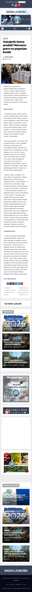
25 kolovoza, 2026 (12, 500)
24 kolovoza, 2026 (12, 537)
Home (7, 584)
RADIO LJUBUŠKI (16, 11)
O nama (24, 584)
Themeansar (16, 580)
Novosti (12, 321)
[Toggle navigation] (15, 28)
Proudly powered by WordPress (10, 578)
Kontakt (12, 584)
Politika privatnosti (7, 588)
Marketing (18, 584)
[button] (26, 28)
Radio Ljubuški (9, 57)
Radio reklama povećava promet (21, 588)
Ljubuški (5, 38)
